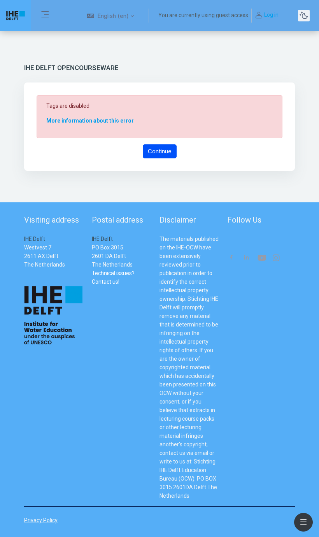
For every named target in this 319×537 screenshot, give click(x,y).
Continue (160, 151)
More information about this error (90, 121)
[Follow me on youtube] (261, 258)
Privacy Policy (41, 520)
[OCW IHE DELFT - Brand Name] (15, 15)
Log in (271, 15)
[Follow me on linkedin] (246, 258)
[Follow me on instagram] (276, 258)
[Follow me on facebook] (231, 258)
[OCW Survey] (92, 290)
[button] (110, 15)
